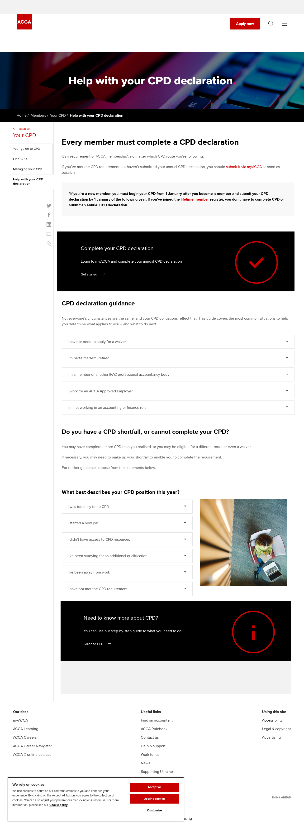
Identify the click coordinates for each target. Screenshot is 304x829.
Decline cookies (154, 799)
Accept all (154, 787)
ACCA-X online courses (32, 754)
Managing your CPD (27, 169)
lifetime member (195, 199)
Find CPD (20, 159)
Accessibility (272, 720)
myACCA (20, 720)
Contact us (150, 737)
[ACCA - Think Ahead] (281, 797)
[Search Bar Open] (271, 23)
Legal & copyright (276, 729)
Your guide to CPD (26, 149)
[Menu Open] (284, 23)
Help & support (153, 746)
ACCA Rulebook (154, 729)
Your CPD (58, 115)
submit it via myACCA (244, 166)
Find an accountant (157, 720)
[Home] (24, 28)
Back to (24, 133)
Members (38, 115)
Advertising (271, 737)
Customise (154, 810)
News (145, 763)
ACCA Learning (25, 729)
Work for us (150, 754)
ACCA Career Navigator (32, 746)
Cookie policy (58, 805)
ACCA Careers (25, 737)
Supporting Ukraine (157, 771)
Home (22, 115)
